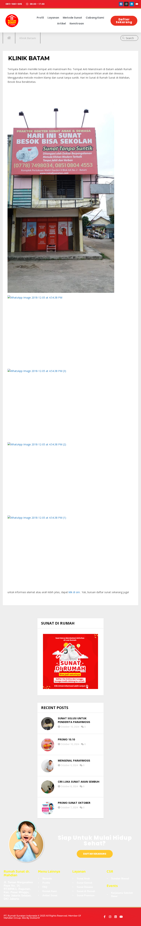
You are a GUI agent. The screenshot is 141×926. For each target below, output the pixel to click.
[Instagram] (126, 4)
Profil (40, 17)
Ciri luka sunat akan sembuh (78, 781)
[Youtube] (137, 4)
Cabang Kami (95, 17)
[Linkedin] (131, 4)
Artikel (61, 23)
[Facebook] (121, 4)
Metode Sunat (72, 17)
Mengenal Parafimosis (74, 760)
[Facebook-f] (104, 916)
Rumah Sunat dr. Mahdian (17, 873)
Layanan (53, 17)
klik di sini (74, 592)
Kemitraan (77, 23)
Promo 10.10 (66, 739)
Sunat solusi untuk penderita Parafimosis (74, 720)
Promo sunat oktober (74, 802)
